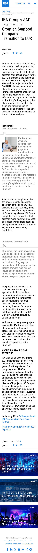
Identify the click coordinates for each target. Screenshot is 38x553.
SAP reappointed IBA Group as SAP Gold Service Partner (18, 419)
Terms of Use (29, 541)
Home (3, 11)
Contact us (20, 3)
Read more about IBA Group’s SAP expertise (18, 428)
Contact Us (8, 543)
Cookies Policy (19, 541)
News (8, 11)
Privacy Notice (8, 541)
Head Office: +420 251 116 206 (23, 543)
